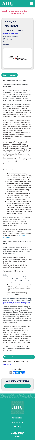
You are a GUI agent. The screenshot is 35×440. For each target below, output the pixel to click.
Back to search (9, 75)
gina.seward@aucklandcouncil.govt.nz (16, 303)
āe (17, 386)
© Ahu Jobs (17, 436)
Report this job (7, 364)
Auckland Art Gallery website (11, 33)
